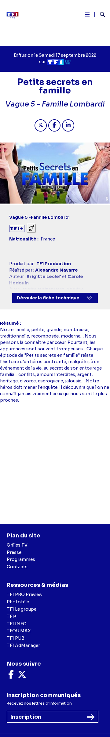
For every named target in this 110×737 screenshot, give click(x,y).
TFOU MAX (19, 631)
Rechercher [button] (100, 14)
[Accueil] (14, 15)
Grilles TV (17, 545)
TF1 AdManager (23, 645)
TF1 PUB (15, 638)
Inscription (25, 717)
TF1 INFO (17, 624)
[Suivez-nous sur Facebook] (11, 676)
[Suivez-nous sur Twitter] (22, 676)
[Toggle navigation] (87, 15)
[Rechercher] (100, 15)
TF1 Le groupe (21, 609)
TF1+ (11, 616)
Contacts (17, 566)
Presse (14, 552)
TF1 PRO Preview (24, 594)
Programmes (21, 559)
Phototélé (18, 602)
